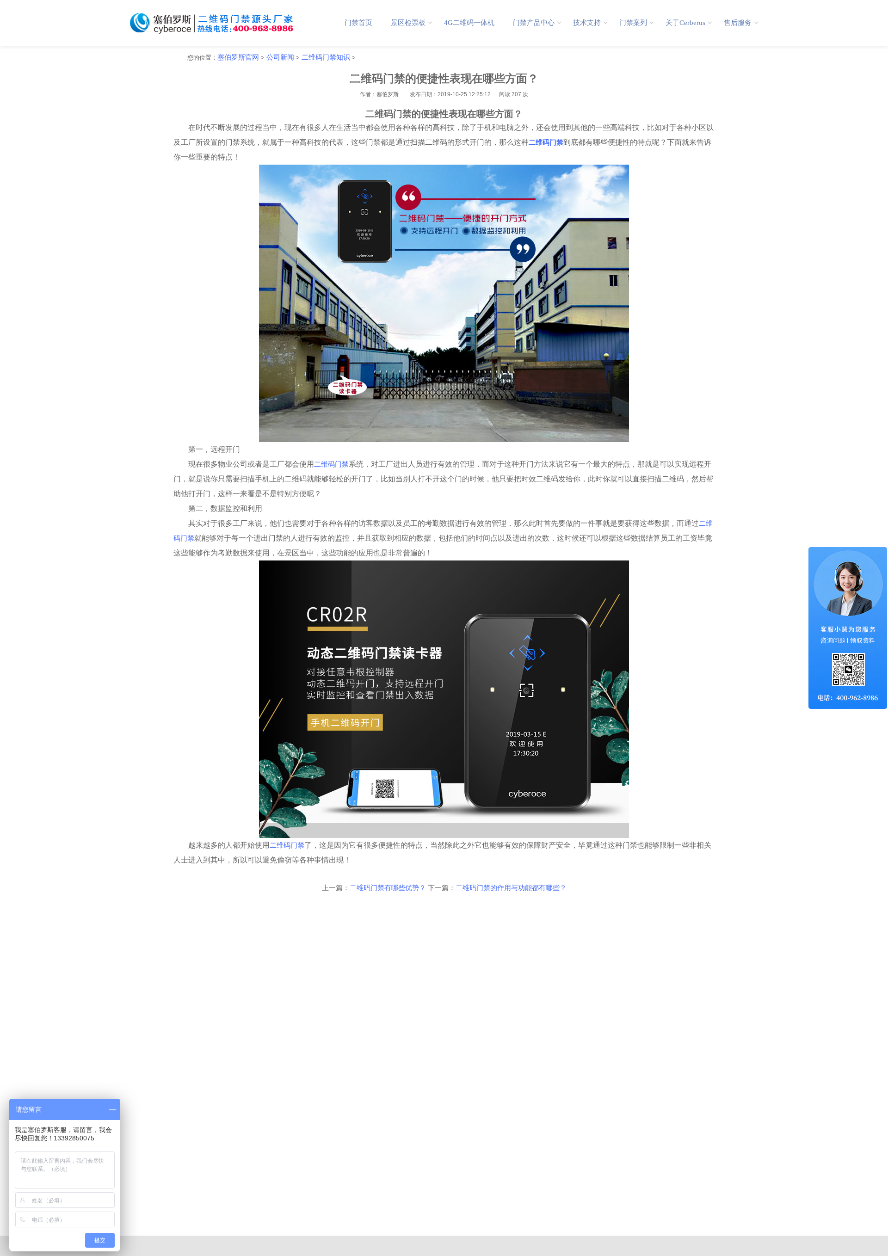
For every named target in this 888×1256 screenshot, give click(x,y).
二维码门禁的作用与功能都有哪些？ (511, 888)
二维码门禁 (331, 464)
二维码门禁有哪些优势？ (388, 888)
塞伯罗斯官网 (238, 57)
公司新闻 (280, 57)
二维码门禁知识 (326, 57)
